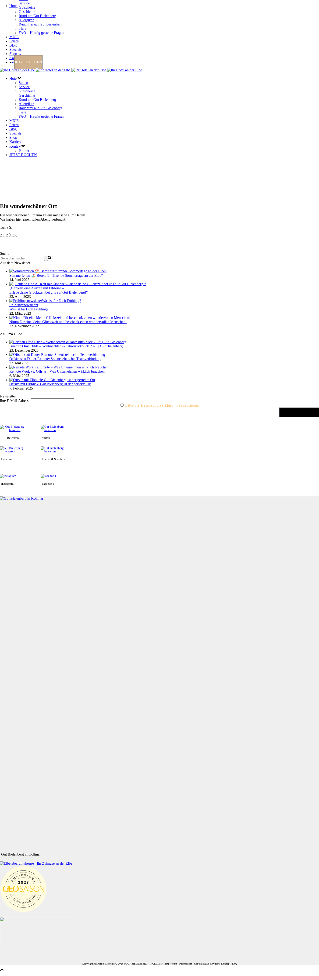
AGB (206, 963)
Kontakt (15, 146)
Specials (15, 49)
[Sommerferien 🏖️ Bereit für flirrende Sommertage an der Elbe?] (57, 271)
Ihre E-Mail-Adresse (15, 401)
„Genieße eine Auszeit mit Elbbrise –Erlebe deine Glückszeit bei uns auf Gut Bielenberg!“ (48, 290)
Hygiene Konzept (220, 963)
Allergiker (26, 20)
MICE (14, 37)
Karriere (15, 142)
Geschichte (27, 12)
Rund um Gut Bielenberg (37, 16)
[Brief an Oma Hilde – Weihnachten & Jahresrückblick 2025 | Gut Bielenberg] (67, 342)
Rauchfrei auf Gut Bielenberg (40, 24)
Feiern (14, 41)
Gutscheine (27, 7)
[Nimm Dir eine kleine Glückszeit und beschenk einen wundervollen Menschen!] (69, 318)
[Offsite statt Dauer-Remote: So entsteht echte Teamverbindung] (57, 355)
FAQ (234, 963)
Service (24, 3)
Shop (13, 54)
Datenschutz (185, 963)
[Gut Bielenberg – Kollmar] (71, 70)
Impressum (171, 963)
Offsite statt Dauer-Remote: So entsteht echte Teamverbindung (55, 359)
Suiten (23, 83)
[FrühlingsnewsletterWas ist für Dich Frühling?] (45, 301)
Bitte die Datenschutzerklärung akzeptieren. (162, 405)
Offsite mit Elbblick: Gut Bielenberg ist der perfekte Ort (50, 384)
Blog (13, 45)
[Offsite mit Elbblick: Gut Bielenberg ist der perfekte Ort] (52, 380)
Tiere (22, 28)
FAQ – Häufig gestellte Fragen (41, 33)
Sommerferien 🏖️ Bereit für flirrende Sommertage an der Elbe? (56, 275)
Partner (24, 151)
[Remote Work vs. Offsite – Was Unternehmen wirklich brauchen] (58, 367)
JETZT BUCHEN (28, 62)
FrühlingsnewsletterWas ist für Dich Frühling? (28, 307)
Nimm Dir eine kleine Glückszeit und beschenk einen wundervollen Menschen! (68, 322)
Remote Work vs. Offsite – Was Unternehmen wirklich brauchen (57, 371)
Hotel (13, 6)
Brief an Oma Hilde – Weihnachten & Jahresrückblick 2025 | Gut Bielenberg (66, 346)
